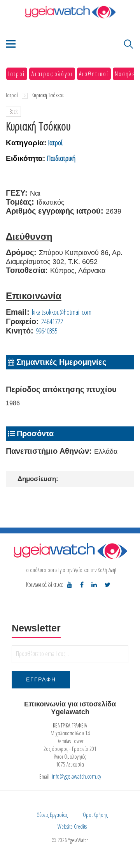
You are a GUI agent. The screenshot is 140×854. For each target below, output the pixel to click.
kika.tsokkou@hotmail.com (61, 312)
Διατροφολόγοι (52, 74)
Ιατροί (16, 74)
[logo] (70, 550)
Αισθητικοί (94, 74)
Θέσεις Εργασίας (52, 814)
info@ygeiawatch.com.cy (76, 776)
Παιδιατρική (61, 158)
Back (13, 111)
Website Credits (72, 826)
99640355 (47, 330)
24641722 (52, 321)
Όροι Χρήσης (95, 814)
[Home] (70, 12)
